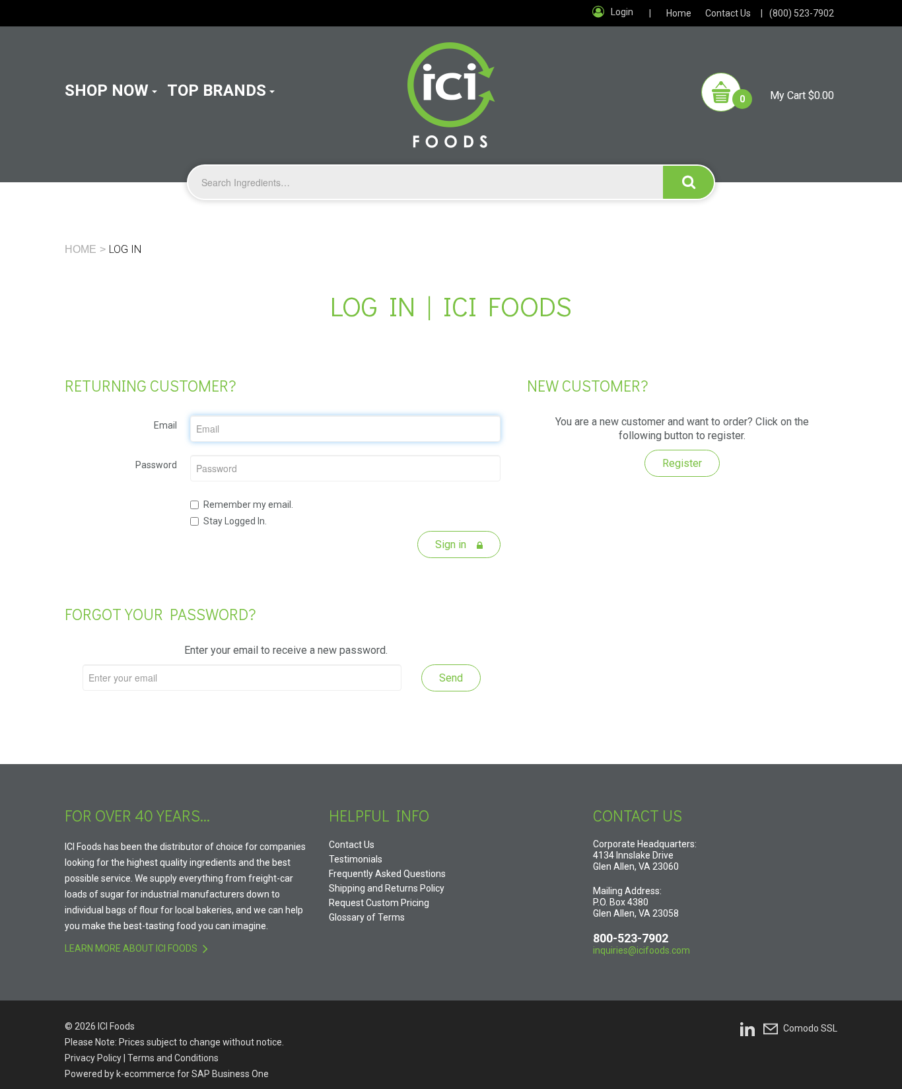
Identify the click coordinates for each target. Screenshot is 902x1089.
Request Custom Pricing (379, 902)
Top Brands (216, 90)
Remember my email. (248, 504)
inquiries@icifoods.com (641, 950)
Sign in (452, 544)
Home (678, 13)
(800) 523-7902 (801, 13)
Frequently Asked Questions (387, 873)
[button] (767, 92)
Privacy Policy (93, 1058)
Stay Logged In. (235, 521)
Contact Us (728, 13)
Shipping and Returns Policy (386, 888)
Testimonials (355, 859)
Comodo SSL (810, 1028)
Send (451, 678)
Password (156, 465)
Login (622, 12)
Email (165, 425)
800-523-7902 (630, 938)
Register (682, 463)
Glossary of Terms (367, 917)
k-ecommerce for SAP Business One (192, 1074)
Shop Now (107, 90)
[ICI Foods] (451, 87)
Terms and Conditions (173, 1058)
